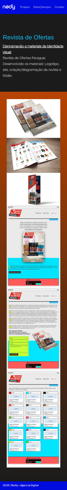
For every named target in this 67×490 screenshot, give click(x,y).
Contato (59, 7)
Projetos (25, 7)
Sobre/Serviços (42, 7)
